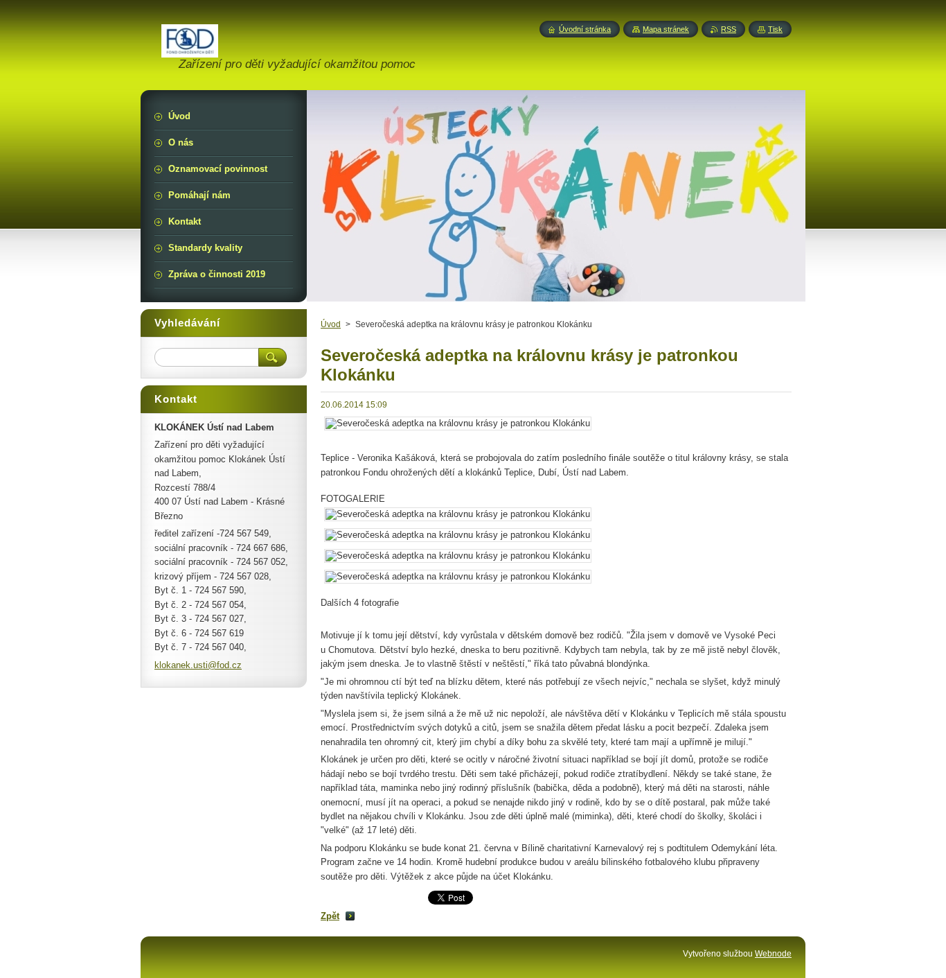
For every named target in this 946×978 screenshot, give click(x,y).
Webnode (773, 954)
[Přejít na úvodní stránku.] (189, 50)
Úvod (331, 324)
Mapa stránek (666, 29)
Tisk (775, 29)
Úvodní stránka (585, 29)
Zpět (330, 916)
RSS (728, 29)
